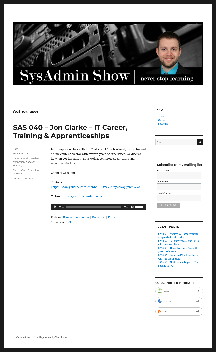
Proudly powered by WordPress (50, 337)
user (15, 148)
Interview (34, 158)
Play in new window (76, 217)
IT (14, 173)
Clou (23, 170)
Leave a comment (23, 178)
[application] (98, 207)
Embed (112, 217)
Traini (19, 173)
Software (163, 123)
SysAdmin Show (22, 337)
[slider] (139, 207)
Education (33, 170)
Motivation (19, 161)
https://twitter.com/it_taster (82, 196)
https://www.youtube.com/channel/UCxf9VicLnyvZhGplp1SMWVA (95, 187)
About (161, 116)
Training (17, 165)
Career (16, 158)
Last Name (163, 181)
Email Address (164, 193)
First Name (163, 170)
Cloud (24, 158)
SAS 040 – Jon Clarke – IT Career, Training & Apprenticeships (70, 131)
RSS (68, 222)
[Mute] (132, 207)
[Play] (55, 207)
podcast (30, 161)
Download (98, 217)
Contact (162, 120)
